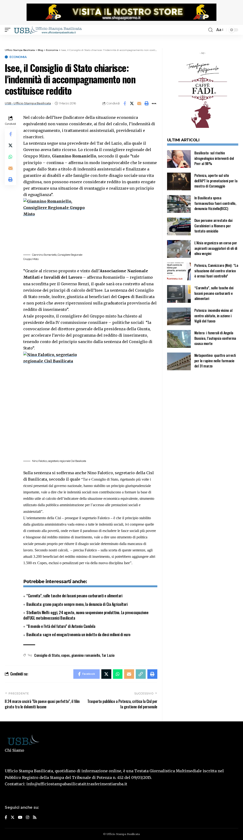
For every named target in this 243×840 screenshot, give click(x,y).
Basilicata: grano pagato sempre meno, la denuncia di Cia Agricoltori (76, 604)
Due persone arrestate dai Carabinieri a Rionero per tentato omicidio (213, 225)
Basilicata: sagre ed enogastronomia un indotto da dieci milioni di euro (78, 634)
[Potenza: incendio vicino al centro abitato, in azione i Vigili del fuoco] (179, 316)
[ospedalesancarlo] (121, 38)
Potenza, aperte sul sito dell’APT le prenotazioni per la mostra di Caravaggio (216, 180)
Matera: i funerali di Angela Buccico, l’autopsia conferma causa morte (215, 338)
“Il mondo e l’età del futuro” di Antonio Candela (60, 626)
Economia (18, 56)
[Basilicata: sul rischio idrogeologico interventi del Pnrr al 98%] (179, 159)
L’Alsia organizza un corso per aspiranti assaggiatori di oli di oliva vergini (215, 248)
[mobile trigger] (9, 30)
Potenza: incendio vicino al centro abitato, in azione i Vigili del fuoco (213, 315)
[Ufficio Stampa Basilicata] (48, 30)
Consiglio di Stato (47, 655)
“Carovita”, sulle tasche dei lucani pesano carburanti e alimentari (74, 596)
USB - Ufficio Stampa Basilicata (28, 103)
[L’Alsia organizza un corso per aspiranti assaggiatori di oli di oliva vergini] (179, 249)
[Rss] (35, 817)
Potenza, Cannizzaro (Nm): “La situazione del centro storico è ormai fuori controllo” (216, 270)
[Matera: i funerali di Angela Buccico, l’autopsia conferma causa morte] (179, 339)
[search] (210, 30)
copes (65, 655)
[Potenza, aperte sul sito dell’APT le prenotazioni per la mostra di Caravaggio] (179, 181)
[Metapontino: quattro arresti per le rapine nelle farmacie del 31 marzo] (179, 361)
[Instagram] (27, 817)
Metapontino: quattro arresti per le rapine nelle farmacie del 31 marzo (215, 360)
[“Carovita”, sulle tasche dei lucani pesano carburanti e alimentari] (179, 294)
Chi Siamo (14, 750)
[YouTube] (20, 817)
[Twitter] (12, 817)
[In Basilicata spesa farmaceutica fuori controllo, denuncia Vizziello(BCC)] (179, 204)
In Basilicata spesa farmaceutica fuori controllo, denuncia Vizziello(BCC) (215, 203)
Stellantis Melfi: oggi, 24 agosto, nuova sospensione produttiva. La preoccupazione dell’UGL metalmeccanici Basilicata (85, 615)
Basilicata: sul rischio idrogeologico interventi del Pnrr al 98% (214, 158)
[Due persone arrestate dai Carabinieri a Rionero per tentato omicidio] (179, 226)
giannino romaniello (85, 655)
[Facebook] (6, 817)
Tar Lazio (108, 655)
